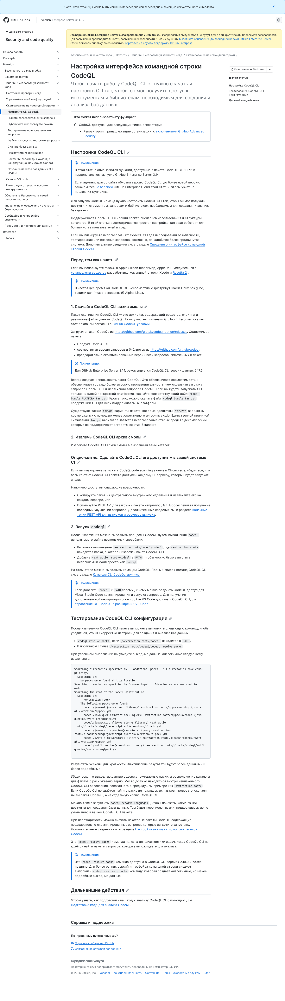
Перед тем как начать (92, 260)
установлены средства (88, 272)
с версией (105, 187)
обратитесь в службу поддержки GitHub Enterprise (158, 43)
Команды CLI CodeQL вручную (116, 574)
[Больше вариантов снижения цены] (270, 69)
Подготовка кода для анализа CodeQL (100, 905)
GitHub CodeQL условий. (131, 324)
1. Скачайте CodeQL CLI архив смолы (107, 306)
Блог (207, 972)
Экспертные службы (186, 972)
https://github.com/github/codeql (174, 349)
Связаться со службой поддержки (98, 948)
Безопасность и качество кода (91, 55)
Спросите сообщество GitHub (94, 943)
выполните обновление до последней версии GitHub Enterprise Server (225, 39)
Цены (166, 972)
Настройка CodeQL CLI (98, 152)
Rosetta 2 (180, 272)
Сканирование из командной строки (210, 55)
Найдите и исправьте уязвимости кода (156, 55)
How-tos (121, 55)
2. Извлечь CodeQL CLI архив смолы (106, 437)
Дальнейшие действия (97, 890)
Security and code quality (29, 39)
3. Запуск (88, 527)
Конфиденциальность (128, 972)
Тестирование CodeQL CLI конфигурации (119, 618)
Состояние (152, 972)
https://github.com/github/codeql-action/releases (151, 332)
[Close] (274, 6)
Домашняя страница (21, 31)
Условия (105, 972)
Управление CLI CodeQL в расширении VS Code (111, 604)
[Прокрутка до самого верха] (276, 992)
